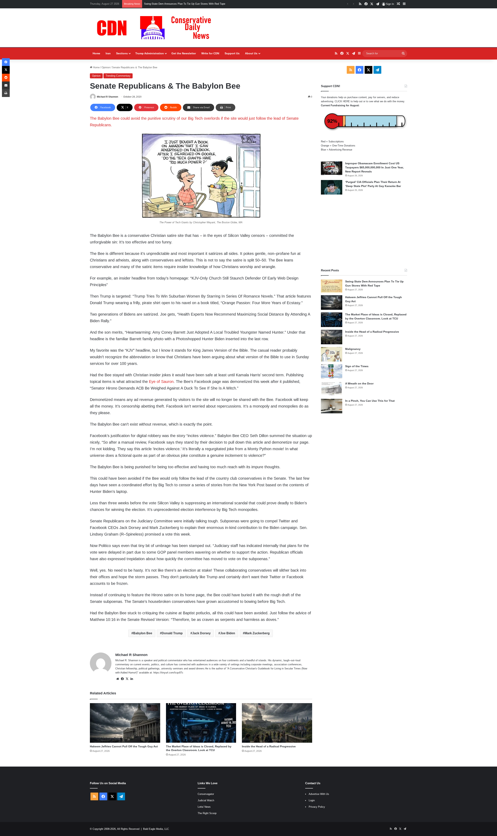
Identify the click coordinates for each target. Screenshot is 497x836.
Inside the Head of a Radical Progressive (269, 746)
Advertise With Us (319, 794)
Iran (108, 53)
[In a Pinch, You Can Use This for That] (331, 406)
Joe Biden (227, 633)
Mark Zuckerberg (257, 633)
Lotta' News (204, 806)
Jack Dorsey (201, 633)
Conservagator (206, 794)
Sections (122, 53)
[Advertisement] (364, 231)
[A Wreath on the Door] (331, 389)
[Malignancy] (331, 354)
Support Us (232, 53)
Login (312, 800)
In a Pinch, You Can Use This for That (370, 400)
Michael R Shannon (107, 96)
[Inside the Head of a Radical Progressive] (277, 723)
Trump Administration (149, 53)
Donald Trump (172, 633)
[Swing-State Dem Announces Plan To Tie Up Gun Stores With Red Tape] (331, 286)
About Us (251, 53)
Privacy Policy (317, 806)
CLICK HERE (342, 101)
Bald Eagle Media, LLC (156, 828)
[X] (127, 679)
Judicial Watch (206, 800)
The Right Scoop (207, 813)
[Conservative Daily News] (156, 27)
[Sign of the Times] (331, 371)
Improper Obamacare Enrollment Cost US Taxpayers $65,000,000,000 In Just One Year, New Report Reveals (374, 167)
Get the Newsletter (183, 53)
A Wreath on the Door (359, 383)
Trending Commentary (118, 75)
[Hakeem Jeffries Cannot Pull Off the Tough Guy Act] (125, 723)
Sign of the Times (356, 366)
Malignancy (353, 348)
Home (96, 53)
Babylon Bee (142, 633)
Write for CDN (210, 53)
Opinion (106, 67)
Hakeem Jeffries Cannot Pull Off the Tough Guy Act (173, 3)
